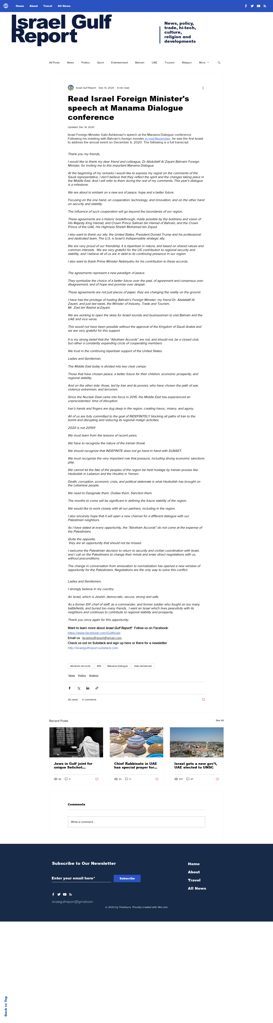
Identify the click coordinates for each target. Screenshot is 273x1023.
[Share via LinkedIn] (88, 688)
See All (220, 720)
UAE (154, 62)
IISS (99, 665)
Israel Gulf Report (60, 28)
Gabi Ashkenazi (143, 665)
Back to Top (6, 1006)
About (194, 872)
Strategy (93, 675)
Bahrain (139, 62)
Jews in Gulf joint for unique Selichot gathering (73, 765)
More (202, 62)
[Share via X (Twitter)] (78, 688)
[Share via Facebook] (69, 688)
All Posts (54, 62)
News (70, 62)
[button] (219, 62)
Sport (100, 62)
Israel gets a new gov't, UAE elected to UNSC (195, 765)
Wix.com (163, 907)
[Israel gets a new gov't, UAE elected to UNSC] (197, 742)
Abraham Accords (80, 665)
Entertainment (119, 62)
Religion (187, 62)
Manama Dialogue (117, 665)
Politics (85, 62)
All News (197, 888)
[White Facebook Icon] (53, 894)
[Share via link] (97, 688)
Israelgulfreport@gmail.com (72, 902)
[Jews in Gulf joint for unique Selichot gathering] (76, 742)
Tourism (170, 62)
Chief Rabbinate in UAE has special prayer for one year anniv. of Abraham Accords (135, 765)
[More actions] (203, 88)
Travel (194, 880)
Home (194, 864)
